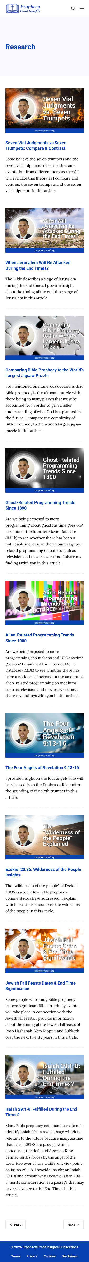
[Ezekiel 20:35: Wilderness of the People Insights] (44, 837)
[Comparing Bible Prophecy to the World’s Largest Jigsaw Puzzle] (44, 338)
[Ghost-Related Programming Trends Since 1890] (44, 470)
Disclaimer (70, 1256)
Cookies (50, 1256)
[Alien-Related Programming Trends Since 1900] (44, 603)
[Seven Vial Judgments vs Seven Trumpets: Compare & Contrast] (44, 110)
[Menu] (82, 8)
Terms (16, 1256)
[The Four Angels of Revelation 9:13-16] (44, 735)
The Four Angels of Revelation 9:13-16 (42, 767)
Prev (17, 1224)
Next (71, 1224)
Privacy (32, 1256)
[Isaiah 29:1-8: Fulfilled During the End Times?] (44, 1077)
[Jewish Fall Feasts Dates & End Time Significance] (44, 951)
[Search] (73, 8)
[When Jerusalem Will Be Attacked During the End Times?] (44, 230)
